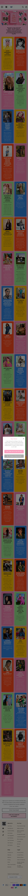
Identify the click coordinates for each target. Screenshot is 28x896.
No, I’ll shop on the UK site (14, 456)
